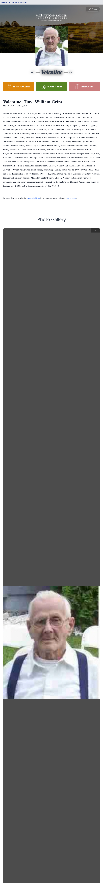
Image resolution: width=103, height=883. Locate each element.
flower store (71, 197)
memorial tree (33, 197)
